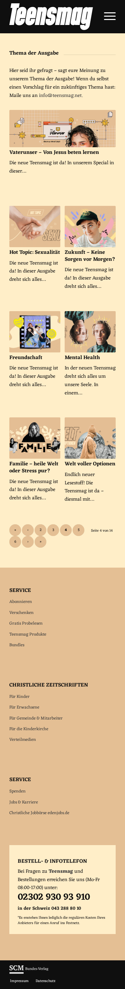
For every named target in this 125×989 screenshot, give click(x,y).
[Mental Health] (90, 331)
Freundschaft (25, 357)
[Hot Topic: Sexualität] (34, 226)
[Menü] (106, 16)
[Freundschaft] (34, 331)
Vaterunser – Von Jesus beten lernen (54, 152)
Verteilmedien (22, 739)
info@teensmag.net (60, 95)
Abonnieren (20, 602)
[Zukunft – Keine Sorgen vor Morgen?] (90, 226)
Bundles (16, 645)
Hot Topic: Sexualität (34, 252)
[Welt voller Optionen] (90, 438)
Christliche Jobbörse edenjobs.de (39, 813)
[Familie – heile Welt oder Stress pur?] (34, 438)
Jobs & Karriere (23, 802)
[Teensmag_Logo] (51, 16)
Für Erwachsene (24, 707)
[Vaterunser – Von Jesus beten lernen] (62, 128)
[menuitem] (106, 16)
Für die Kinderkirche (28, 729)
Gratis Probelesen (26, 623)
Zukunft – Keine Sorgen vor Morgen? (90, 256)
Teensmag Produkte (27, 634)
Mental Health (82, 357)
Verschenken (21, 613)
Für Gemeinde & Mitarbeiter (36, 718)
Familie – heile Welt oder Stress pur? (33, 467)
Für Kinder (19, 697)
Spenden (17, 791)
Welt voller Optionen (90, 464)
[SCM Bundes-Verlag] (28, 973)
